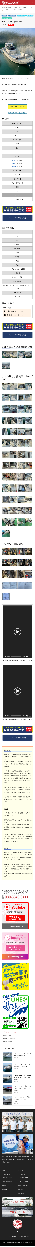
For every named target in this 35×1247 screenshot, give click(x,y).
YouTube (4, 1185)
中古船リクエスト (6, 1174)
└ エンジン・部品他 (23, 1181)
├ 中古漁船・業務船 (23, 1178)
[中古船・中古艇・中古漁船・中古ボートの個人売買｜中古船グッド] (10, 2)
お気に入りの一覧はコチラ (17, 113)
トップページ (5, 1170)
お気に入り (20, 1189)
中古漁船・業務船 (12, 15)
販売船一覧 (20, 1170)
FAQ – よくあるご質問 (23, 1185)
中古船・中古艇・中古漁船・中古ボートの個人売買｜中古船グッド (17, 1242)
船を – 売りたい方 (7, 1181)
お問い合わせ (21, 1193)
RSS (17, 1231)
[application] (17, 631)
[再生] (5, 656)
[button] (17, 631)
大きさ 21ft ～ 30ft (21, 15)
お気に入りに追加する (18, 107)
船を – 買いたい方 (7, 1178)
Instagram (4, 1189)
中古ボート (4, 15)
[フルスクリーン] (30, 656)
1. (14, 660)
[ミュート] (27, 656)
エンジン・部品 (7, 1041)
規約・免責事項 (25, 1236)
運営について (16, 1236)
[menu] (32, 2)
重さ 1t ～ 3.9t (30, 15)
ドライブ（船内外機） (6, 18)
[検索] (28, 2)
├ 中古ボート (21, 1174)
